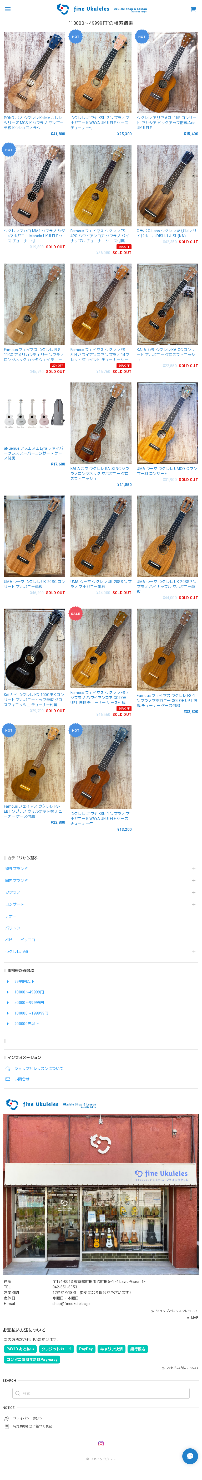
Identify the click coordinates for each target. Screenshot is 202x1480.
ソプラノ (12, 892)
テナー (11, 916)
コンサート (14, 904)
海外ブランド (16, 869)
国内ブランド (16, 881)
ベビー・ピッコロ (20, 940)
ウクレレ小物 (16, 952)
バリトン (12, 928)
